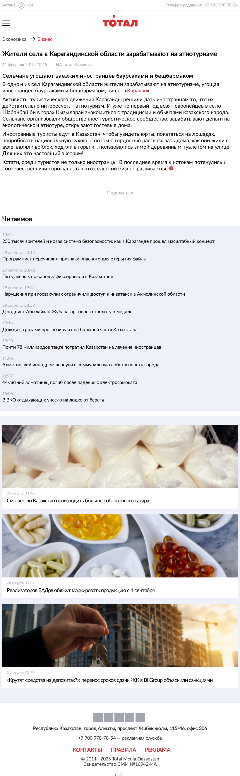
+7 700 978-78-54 (221, 5)
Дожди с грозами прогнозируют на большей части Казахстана (70, 329)
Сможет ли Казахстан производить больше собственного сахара (78, 501)
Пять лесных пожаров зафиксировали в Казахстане (57, 276)
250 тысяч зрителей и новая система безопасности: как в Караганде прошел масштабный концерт (108, 241)
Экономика (14, 39)
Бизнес (44, 39)
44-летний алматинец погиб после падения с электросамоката (69, 382)
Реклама (157, 750)
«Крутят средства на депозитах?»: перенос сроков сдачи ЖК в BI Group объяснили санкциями (109, 680)
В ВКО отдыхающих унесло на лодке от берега (53, 400)
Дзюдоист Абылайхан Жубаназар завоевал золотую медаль (67, 311)
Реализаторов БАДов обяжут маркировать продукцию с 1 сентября (81, 590)
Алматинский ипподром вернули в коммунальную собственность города (81, 364)
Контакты (87, 750)
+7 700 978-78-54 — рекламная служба (120, 738)
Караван (137, 91)
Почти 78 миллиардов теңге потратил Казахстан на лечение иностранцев (81, 347)
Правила (123, 750)
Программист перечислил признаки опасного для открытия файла (74, 259)
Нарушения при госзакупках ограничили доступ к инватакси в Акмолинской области (93, 294)
